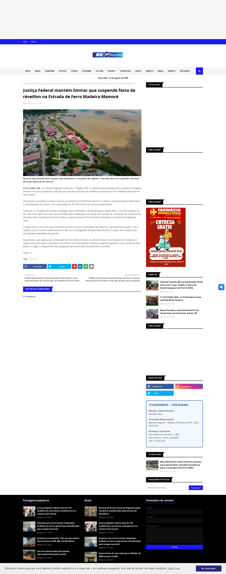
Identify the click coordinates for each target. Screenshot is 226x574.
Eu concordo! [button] (209, 568)
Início (25, 41)
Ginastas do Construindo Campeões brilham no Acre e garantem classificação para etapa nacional (58, 525)
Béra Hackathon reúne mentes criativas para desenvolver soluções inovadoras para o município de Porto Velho (180, 464)
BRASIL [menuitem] (38, 71)
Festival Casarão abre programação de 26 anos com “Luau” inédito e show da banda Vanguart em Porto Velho (181, 284)
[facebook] (160, 386)
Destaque (40, 83)
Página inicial (28, 83)
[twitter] (160, 393)
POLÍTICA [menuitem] (62, 71)
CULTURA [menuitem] (99, 71)
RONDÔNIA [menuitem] (49, 71)
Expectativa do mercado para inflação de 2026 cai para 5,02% (120, 555)
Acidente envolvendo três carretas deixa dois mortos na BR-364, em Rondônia (58, 540)
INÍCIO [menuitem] (27, 71)
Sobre (33, 41)
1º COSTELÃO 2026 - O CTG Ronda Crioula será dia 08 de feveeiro (180, 299)
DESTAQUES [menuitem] (185, 71)
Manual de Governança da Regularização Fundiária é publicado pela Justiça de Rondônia (120, 510)
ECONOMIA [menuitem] (86, 71)
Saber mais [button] (173, 568)
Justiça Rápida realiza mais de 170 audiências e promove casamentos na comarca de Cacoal (56, 510)
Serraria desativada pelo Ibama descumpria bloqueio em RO (53, 553)
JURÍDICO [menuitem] (149, 71)
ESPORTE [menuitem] (111, 71)
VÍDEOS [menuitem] (138, 71)
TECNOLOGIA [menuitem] (125, 71)
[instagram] (189, 386)
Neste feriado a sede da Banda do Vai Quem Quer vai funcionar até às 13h (179, 312)
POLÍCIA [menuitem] (74, 71)
